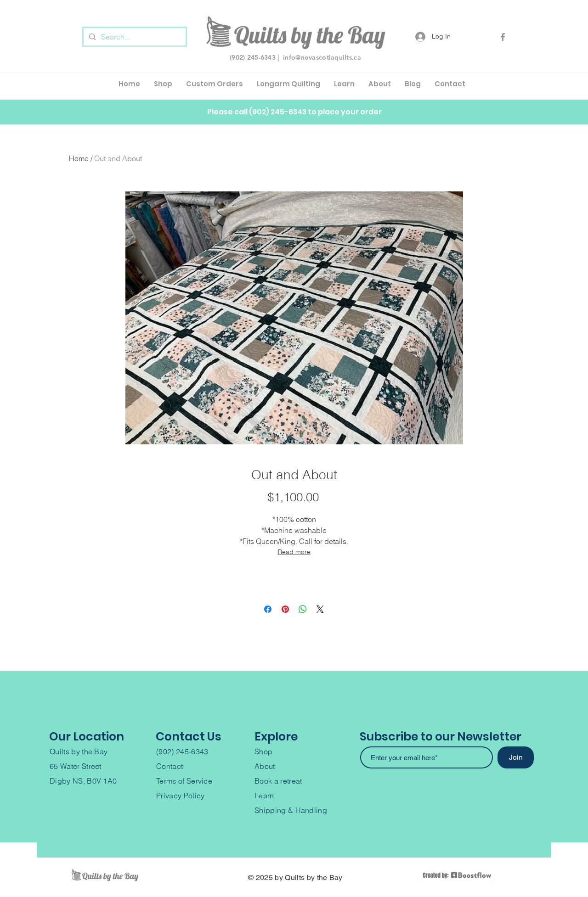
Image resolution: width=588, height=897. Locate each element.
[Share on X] (320, 609)
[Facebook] (503, 37)
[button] (214, 84)
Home (79, 158)
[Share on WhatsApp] (302, 609)
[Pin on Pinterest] (285, 609)
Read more (294, 552)
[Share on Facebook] (267, 609)
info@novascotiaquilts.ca (322, 57)
